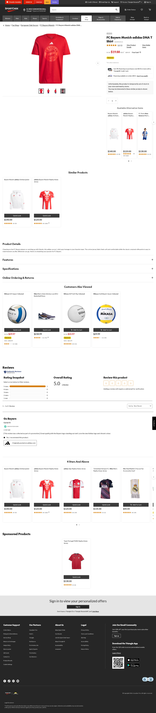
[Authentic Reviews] (13, 372)
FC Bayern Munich (47, 25)
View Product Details (131, 46)
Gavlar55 (7, 423)
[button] (116, 9)
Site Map (83, 637)
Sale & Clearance (117, 18)
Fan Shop (86, 18)
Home (7, 25)
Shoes (35, 18)
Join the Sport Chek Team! (62, 637)
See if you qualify (142, 76)
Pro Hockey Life (33, 645)
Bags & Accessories (101, 18)
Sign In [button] (148, 2)
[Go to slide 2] (48, 91)
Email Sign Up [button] (105, 2)
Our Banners (33, 657)
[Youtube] (17, 681)
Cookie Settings (7, 664)
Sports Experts (33, 649)
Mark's (31, 634)
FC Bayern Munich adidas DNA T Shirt (129, 39)
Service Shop (7, 637)
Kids (25, 18)
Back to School (146, 18)
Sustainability (59, 645)
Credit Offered (92, 2)
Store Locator (7, 649)
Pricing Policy (85, 645)
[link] (115, 45)
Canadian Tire (33, 630)
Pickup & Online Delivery (10, 634)
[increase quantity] (116, 101)
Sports (44, 18)
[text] (114, 154)
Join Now (95, 611)
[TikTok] (9, 681)
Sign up (116, 636)
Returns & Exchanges (9, 641)
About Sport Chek (60, 630)
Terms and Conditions (87, 634)
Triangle (31, 637)
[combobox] (141, 406)
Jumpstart (58, 649)
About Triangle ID (60, 641)
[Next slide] (154, 122)
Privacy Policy (85, 630)
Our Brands (58, 634)
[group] (15, 337)
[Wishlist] (142, 10)
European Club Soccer (29, 25)
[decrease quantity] (108, 101)
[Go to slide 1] (41, 91)
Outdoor (75, 18)
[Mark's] (47, 2)
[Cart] (150, 10)
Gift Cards (6, 653)
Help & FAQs (7, 645)
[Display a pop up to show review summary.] (134, 154)
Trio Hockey (32, 653)
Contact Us (6, 657)
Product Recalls (7, 660)
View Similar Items (146, 46)
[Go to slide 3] (55, 91)
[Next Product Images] (98, 63)
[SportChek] (39, 2)
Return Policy (85, 649)
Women (7, 18)
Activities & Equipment (59, 18)
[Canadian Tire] (29, 2)
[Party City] (55, 2)
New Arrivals (132, 18)
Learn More (116, 653)
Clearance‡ (110, 58)
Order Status (131, 9)
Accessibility (84, 641)
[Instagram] (13, 681)
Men (17, 18)
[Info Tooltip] (140, 52)
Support (116, 2)
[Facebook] (4, 681)
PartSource (32, 641)
